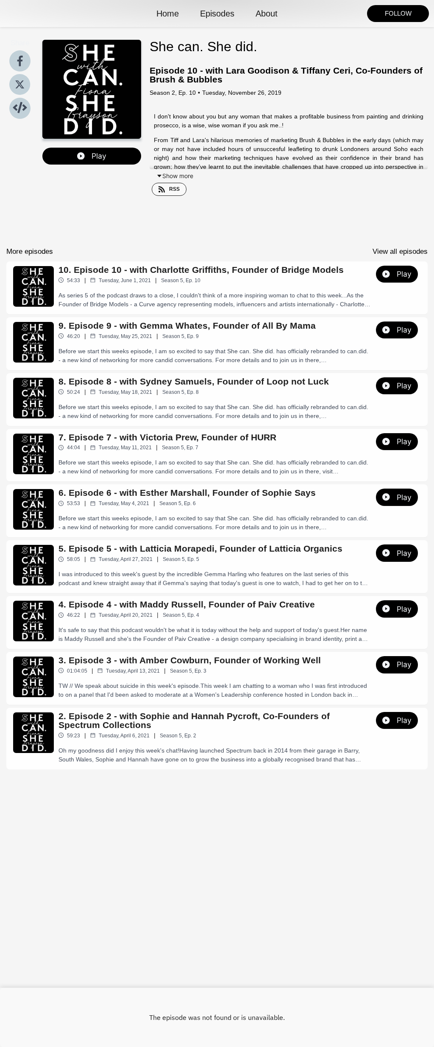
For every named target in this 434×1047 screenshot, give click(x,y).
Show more (177, 175)
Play (99, 155)
